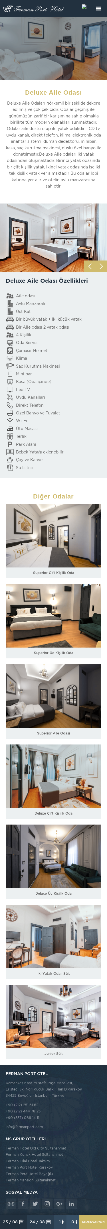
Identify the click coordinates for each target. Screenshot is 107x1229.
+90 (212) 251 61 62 (22, 1105)
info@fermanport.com (24, 1127)
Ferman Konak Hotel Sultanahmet (34, 1154)
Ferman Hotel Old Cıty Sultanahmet (36, 1148)
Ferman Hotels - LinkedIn (71, 1204)
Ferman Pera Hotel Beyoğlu (29, 1174)
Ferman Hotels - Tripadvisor (11, 1204)
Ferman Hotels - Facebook (23, 1204)
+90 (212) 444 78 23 (23, 1111)
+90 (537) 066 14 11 (22, 1118)
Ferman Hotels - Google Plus (59, 1204)
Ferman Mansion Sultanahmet (31, 1180)
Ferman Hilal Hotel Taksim (28, 1161)
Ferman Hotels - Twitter (35, 1204)
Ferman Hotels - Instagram (47, 1204)
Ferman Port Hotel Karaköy (29, 1167)
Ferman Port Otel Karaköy (34, 8)
